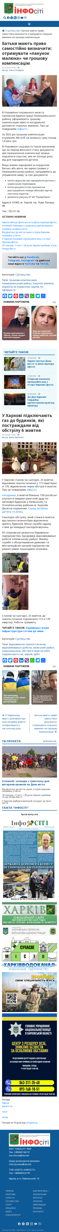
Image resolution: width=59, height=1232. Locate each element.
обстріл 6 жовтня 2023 (36, 650)
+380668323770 (22, 1173)
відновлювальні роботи (17, 647)
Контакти (38, 1211)
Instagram (27, 260)
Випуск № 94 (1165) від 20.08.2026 (29, 898)
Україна (9, 1191)
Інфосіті (22, 129)
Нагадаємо (9, 495)
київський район (43, 647)
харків (35, 286)
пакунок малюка (43, 283)
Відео (8, 1211)
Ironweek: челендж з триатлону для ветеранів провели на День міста (25, 783)
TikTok (44, 263)
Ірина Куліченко (16, 437)
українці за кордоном (16, 286)
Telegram (14, 260)
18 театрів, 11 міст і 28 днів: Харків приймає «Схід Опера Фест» (26, 796)
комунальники (11, 650)
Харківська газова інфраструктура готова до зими (25, 629)
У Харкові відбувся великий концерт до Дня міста (26, 802)
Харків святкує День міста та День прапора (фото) (29, 222)
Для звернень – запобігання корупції (41, 1194)
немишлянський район (16, 283)
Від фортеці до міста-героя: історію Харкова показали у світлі (26, 790)
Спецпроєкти (12, 1215)
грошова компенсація (23, 280)
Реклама (37, 1208)
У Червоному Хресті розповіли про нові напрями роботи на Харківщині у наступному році (14, 722)
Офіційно (10, 1208)
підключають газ (12, 654)
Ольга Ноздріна (16, 70)
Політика (10, 1194)
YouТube (30, 263)
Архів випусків (49, 741)
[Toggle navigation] (29, 24)
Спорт (8, 1204)
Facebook (33, 257)
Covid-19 (10, 1197)
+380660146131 (22, 1152)
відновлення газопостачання (27, 644)
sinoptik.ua (31, 1122)
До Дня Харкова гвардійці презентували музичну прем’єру (40, 401)
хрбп (37, 654)
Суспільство (13, 30)
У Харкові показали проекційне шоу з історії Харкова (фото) (40, 381)
